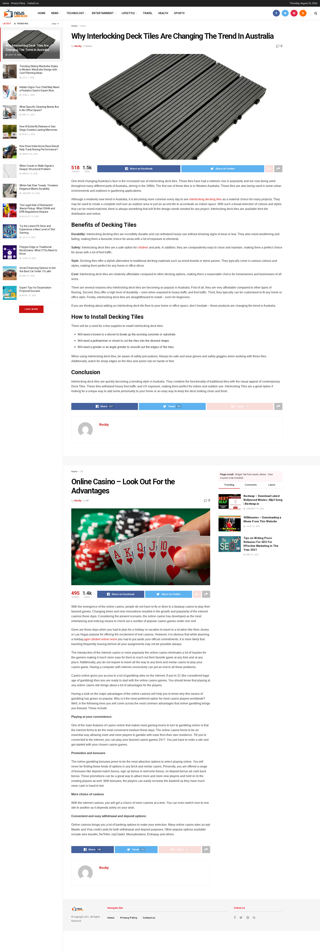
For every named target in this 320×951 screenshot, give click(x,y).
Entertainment (103, 13)
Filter (54, 24)
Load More (31, 309)
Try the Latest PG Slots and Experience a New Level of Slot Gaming (37, 229)
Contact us (33, 3)
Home (6, 3)
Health (163, 13)
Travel (147, 13)
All (81, 471)
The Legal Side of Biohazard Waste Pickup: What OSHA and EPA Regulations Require (37, 208)
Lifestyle (128, 13)
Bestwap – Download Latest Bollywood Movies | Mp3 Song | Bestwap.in (263, 499)
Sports (179, 13)
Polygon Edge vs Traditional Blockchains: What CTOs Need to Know (38, 250)
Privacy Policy (18, 3)
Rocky (77, 46)
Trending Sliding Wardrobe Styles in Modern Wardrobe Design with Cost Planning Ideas (38, 69)
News (55, 13)
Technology (75, 13)
